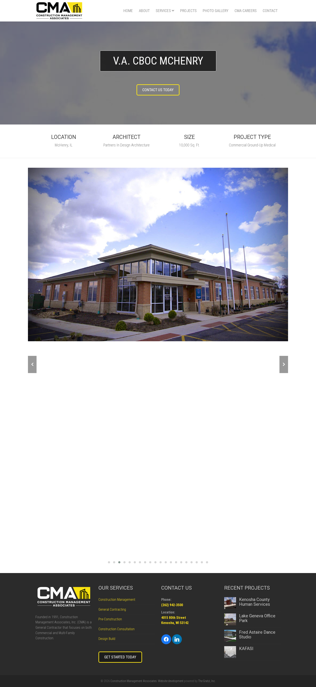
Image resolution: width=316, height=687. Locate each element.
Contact (270, 10)
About (144, 10)
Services (163, 10)
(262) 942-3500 (172, 605)
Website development (170, 681)
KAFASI (246, 648)
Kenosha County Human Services (254, 602)
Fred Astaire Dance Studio (257, 634)
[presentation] (32, 364)
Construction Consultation (116, 629)
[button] (109, 561)
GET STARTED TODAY (120, 657)
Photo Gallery (216, 10)
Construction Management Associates (133, 681)
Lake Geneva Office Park (257, 618)
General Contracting (112, 609)
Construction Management (116, 600)
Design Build (106, 639)
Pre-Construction (110, 619)
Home (128, 10)
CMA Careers (246, 10)
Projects (188, 10)
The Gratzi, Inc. (206, 681)
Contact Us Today (158, 90)
